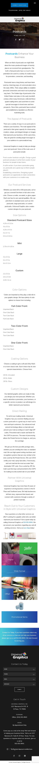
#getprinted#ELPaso (25, 749)
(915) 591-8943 (22, 717)
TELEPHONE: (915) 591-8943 (19, 10)
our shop (27, 528)
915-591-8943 (28, 522)
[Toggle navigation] (35, 3)
